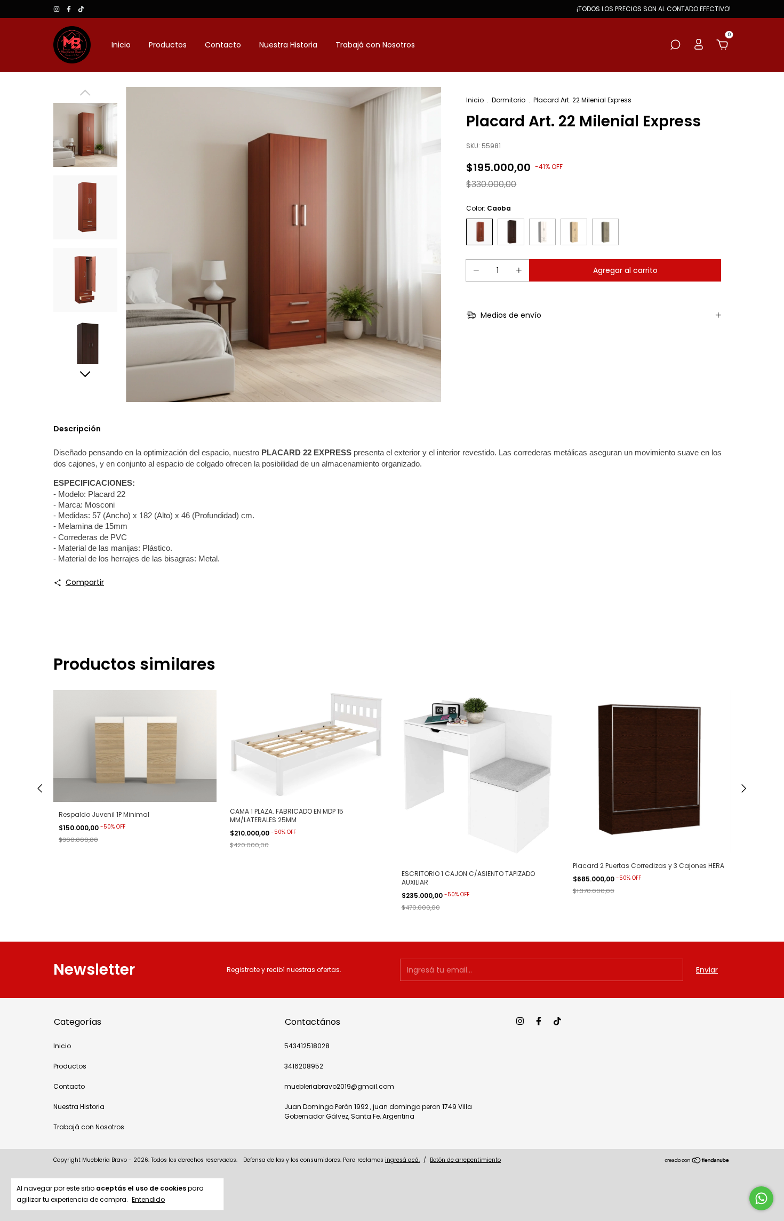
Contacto (223, 44)
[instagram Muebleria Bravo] (57, 8)
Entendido (148, 1199)
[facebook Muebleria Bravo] (70, 8)
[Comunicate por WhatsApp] (761, 1198)
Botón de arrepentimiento (465, 1160)
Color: (488, 208)
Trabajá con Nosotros (375, 44)
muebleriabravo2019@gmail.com (339, 1086)
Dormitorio (508, 100)
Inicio (121, 44)
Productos (168, 44)
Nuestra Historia (288, 44)
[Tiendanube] (697, 1161)
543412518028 (307, 1045)
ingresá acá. (402, 1160)
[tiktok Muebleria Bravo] (81, 8)
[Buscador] (675, 45)
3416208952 (303, 1066)
